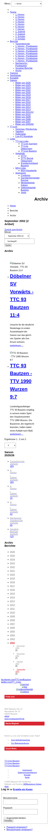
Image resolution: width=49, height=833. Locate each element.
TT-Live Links (21, 141)
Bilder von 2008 (23, 119)
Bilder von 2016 (23, 102)
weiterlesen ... (16, 345)
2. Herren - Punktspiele (26, 49)
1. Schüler (20, 36)
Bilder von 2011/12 (24, 112)
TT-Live (13, 127)
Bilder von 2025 (23, 85)
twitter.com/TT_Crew (11, 682)
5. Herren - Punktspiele (26, 56)
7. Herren (19, 29)
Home (13, 206)
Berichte (14, 41)
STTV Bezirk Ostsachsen (27, 159)
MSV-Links (20, 168)
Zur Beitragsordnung (20, 743)
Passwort (7, 808)
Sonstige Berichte (24, 68)
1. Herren (19, 14)
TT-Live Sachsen (29, 144)
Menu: (7, 3)
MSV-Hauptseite (29, 170)
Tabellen (19, 131)
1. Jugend (20, 31)
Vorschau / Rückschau (26, 129)
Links (12, 139)
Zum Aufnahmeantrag (20, 740)
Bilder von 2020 (23, 92)
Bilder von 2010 (23, 114)
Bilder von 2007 (23, 122)
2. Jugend (20, 34)
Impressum (27, 770)
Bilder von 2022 (23, 90)
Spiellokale (15, 75)
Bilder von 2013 (23, 109)
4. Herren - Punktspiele (26, 53)
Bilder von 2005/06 (24, 124)
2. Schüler (20, 39)
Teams (13, 12)
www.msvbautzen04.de (14, 719)
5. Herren (19, 24)
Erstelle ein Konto (23, 789)
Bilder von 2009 (23, 117)
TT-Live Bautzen (29, 151)
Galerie (13, 80)
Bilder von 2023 (23, 88)
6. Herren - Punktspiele (26, 58)
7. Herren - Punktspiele (26, 61)
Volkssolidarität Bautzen (28, 188)
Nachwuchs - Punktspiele (21, 64)
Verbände (20, 153)
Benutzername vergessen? (20, 829)
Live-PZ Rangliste (24, 136)
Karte (27, 777)
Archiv (18, 70)
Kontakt (27, 775)
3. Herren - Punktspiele (26, 51)
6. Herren (19, 27)
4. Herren (19, 22)
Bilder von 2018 (23, 97)
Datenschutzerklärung (27, 772)
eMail (6, 716)
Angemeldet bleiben (16, 818)
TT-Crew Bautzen (12, 761)
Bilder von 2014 (23, 107)
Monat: (7, 232)
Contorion (25, 175)
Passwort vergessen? (17, 827)
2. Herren (19, 17)
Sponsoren (20, 173)
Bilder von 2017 (23, 100)
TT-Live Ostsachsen (26, 147)
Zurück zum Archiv (13, 229)
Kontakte (14, 78)
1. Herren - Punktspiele (26, 46)
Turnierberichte (22, 44)
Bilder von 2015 (23, 105)
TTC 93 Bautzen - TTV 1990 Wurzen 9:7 (21, 381)
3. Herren (19, 19)
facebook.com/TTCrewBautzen (16, 679)
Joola (23, 192)
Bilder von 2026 (23, 83)
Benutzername (10, 798)
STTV (24, 156)
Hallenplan (20, 134)
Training (14, 73)
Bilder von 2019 (23, 95)
